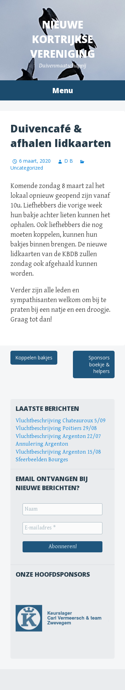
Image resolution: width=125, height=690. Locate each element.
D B (68, 160)
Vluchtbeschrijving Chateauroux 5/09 (61, 420)
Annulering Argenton (42, 444)
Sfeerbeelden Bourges (42, 459)
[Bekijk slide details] (62, 618)
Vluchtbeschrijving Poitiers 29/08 (56, 428)
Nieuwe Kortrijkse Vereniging (62, 39)
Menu (62, 90)
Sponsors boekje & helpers (99, 364)
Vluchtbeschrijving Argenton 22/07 (58, 436)
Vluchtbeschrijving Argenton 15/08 (58, 452)
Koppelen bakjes (33, 357)
